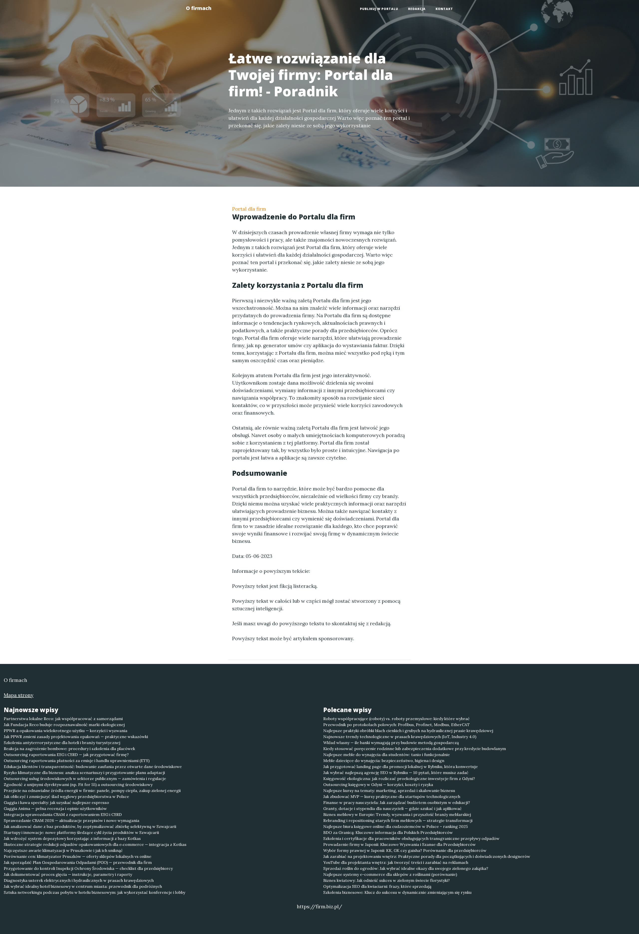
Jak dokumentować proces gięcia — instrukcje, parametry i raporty (68, 874)
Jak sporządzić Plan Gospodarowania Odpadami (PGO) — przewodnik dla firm (78, 862)
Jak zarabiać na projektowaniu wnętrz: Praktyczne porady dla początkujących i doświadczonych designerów (426, 856)
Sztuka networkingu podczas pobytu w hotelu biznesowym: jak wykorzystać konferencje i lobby (94, 892)
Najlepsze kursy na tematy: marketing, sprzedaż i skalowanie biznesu (389, 790)
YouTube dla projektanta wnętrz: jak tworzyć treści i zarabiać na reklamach (395, 862)
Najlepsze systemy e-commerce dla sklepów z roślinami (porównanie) (390, 874)
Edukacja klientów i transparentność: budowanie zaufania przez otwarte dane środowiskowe (93, 766)
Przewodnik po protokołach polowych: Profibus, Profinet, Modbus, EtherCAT (396, 724)
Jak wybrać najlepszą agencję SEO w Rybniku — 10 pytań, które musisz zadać (396, 772)
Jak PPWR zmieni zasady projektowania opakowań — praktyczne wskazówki (76, 736)
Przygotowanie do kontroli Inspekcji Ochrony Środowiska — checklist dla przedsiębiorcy (88, 868)
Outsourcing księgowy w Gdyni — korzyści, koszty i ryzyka (378, 784)
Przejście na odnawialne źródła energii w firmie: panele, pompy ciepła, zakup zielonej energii (92, 790)
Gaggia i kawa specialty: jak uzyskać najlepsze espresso (56, 802)
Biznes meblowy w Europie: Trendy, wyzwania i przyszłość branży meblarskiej (397, 814)
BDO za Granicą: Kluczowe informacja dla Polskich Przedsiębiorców (388, 832)
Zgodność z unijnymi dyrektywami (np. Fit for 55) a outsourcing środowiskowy (78, 784)
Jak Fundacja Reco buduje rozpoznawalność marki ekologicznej (64, 724)
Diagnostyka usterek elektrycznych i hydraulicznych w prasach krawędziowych (79, 880)
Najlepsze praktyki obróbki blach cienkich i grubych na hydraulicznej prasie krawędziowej (408, 730)
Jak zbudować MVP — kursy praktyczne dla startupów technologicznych (391, 796)
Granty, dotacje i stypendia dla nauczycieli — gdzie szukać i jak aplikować (392, 808)
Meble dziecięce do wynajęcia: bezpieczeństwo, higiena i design (383, 760)
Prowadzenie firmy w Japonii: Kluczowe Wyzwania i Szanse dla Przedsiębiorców (399, 844)
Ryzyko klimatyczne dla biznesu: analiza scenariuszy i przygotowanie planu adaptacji (84, 772)
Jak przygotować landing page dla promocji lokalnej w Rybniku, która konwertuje (400, 766)
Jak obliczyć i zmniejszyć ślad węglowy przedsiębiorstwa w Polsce (66, 796)
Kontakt (444, 9)
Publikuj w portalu (379, 9)
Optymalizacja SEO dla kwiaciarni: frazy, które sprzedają (377, 886)
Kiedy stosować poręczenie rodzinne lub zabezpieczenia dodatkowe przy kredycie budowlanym (414, 748)
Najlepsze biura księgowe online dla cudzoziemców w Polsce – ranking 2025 (395, 826)
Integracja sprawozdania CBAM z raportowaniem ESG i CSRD (63, 814)
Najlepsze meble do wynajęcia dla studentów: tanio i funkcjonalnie (386, 754)
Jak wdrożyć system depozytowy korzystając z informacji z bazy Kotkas (72, 838)
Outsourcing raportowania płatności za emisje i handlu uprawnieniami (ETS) (77, 760)
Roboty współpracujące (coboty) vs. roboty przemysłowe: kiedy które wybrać (396, 718)
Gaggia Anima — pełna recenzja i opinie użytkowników (55, 808)
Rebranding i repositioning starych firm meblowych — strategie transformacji (398, 820)
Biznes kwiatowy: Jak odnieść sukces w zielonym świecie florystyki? (386, 880)
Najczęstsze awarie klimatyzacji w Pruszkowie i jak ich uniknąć (63, 850)
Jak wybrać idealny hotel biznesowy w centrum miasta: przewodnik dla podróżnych (83, 886)
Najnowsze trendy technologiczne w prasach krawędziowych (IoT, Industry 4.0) (399, 736)
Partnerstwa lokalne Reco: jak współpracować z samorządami (63, 718)
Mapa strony (18, 695)
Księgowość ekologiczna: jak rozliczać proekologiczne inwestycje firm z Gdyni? (399, 778)
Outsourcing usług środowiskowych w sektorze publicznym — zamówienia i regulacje (85, 778)
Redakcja (417, 9)
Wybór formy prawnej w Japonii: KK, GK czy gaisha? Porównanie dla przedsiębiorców (404, 850)
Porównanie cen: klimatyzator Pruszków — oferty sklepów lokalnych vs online (77, 856)
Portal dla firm (249, 209)
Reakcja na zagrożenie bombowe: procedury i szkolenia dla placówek (69, 748)
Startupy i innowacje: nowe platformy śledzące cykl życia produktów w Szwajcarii (81, 832)
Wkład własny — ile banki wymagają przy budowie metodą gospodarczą (391, 742)
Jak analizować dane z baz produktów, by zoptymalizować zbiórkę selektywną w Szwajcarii (90, 826)
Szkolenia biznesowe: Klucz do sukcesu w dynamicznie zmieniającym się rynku (397, 892)
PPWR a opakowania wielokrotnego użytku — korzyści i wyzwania (65, 730)
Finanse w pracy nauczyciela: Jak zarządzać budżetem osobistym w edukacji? (396, 802)
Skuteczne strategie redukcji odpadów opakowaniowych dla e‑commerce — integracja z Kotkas (95, 844)
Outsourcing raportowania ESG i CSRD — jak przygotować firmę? (66, 754)
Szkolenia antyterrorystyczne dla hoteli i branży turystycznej (62, 742)
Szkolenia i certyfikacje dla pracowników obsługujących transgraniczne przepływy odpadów (411, 838)
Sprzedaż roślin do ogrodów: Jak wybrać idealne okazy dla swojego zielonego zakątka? (405, 868)
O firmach (198, 8)
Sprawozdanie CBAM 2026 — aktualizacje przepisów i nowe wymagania (71, 820)
